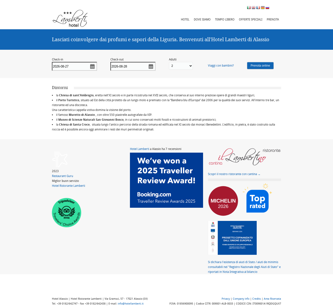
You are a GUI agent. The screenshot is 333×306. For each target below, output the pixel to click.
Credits (256, 298)
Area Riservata (272, 298)
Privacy (226, 298)
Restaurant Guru (62, 176)
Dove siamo (202, 19)
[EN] (253, 7)
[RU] (267, 7)
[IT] (249, 7)
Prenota (273, 19)
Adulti (172, 59)
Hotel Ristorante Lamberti (68, 186)
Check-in (57, 59)
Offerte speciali (250, 19)
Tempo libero (225, 19)
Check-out (117, 59)
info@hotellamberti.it (131, 303)
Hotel (185, 19)
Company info (241, 298)
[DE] (263, 7)
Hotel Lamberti (139, 149)
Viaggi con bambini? (221, 65)
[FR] (258, 7)
